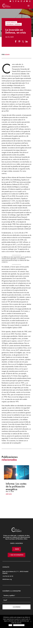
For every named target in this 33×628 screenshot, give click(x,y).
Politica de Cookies (19, 625)
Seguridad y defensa (13, 24)
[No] (31, 621)
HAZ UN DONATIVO (17, 555)
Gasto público (11, 23)
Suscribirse (16, 607)
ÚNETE (17, 549)
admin (7, 54)
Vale (10, 625)
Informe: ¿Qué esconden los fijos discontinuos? (20, 486)
